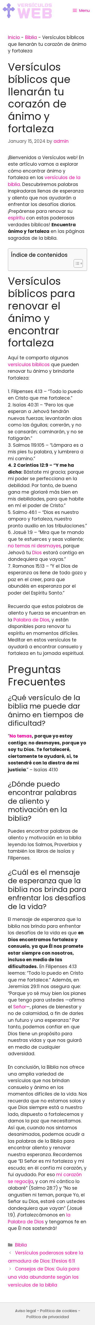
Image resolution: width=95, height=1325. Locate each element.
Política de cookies (58, 1310)
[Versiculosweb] (27, 10)
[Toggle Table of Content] (76, 263)
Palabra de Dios (31, 620)
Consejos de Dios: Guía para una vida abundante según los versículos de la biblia (43, 1277)
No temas (21, 736)
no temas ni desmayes (34, 546)
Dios (37, 552)
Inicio (14, 37)
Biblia (31, 37)
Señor (19, 1007)
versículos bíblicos (29, 364)
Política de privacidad (47, 1316)
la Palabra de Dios (39, 1218)
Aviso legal (25, 1310)
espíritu (16, 218)
